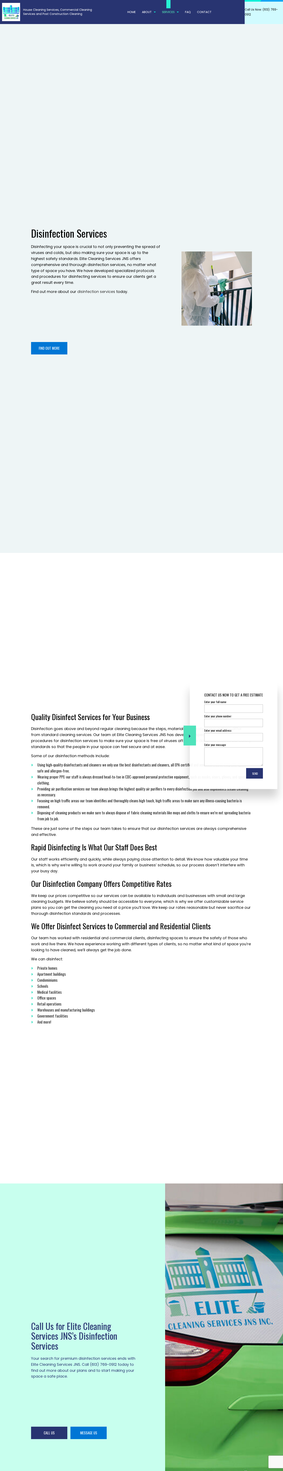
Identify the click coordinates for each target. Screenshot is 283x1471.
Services (168, 12)
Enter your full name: (215, 701)
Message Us (88, 1432)
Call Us (49, 1432)
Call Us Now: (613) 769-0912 (261, 12)
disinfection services (96, 291)
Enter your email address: (218, 730)
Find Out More (49, 348)
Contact (204, 12)
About (147, 12)
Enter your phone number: (218, 716)
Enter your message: (215, 744)
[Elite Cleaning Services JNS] (11, 11)
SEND (255, 773)
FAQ (188, 12)
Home (131, 12)
